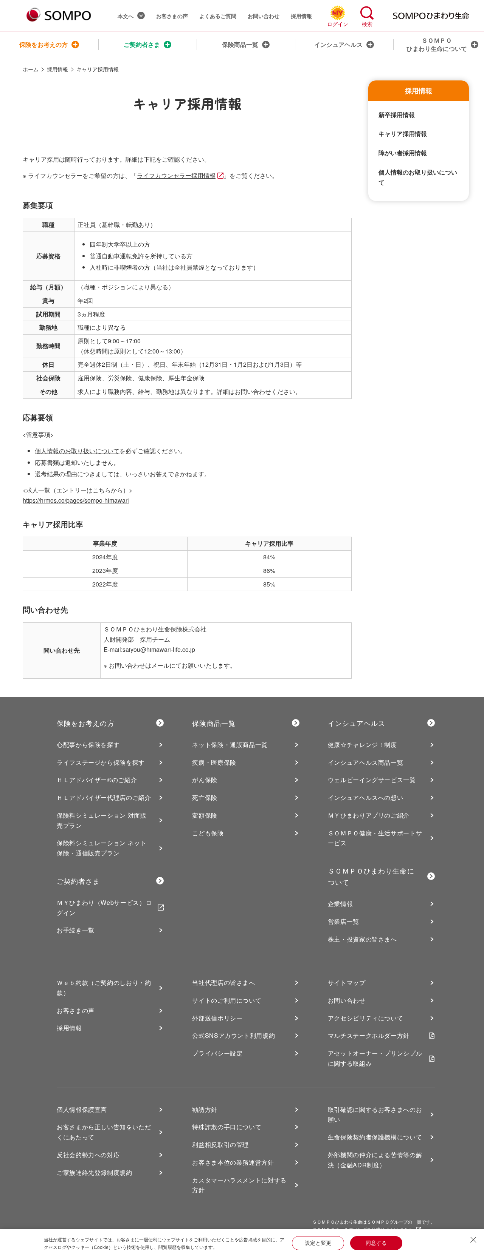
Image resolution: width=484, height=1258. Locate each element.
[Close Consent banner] (473, 1240)
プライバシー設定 (217, 1053)
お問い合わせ (263, 16)
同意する (376, 1243)
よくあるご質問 (217, 16)
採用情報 (301, 16)
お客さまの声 (172, 16)
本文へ (125, 16)
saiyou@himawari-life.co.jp (159, 649)
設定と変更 (318, 1243)
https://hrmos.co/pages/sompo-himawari (76, 500)
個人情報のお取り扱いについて (77, 450)
